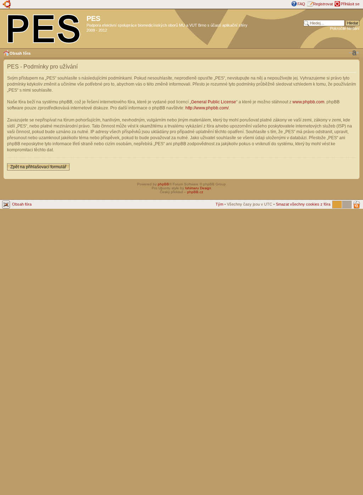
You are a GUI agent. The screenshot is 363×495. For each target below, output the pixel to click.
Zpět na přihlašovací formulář (38, 166)
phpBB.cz (195, 192)
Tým (219, 204)
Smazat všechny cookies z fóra (303, 204)
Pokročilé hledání (344, 28)
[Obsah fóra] (44, 27)
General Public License (213, 101)
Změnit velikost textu (354, 52)
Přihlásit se (350, 4)
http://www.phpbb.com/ (207, 107)
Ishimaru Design (198, 188)
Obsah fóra (20, 53)
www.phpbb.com (308, 101)
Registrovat (323, 4)
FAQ (301, 4)
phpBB (163, 184)
